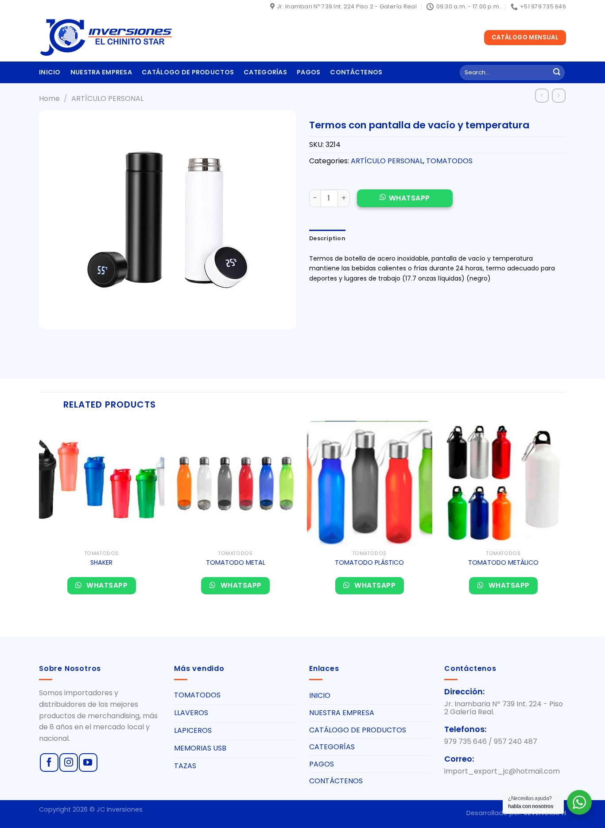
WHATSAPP (409, 198)
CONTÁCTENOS (356, 72)
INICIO (50, 72)
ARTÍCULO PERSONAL (107, 98)
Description (327, 238)
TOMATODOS (449, 161)
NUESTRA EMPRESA (101, 72)
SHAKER (101, 562)
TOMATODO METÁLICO (503, 562)
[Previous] (39, 514)
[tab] (327, 238)
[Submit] (556, 72)
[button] (405, 202)
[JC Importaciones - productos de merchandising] (105, 37)
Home (49, 98)
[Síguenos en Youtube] (88, 762)
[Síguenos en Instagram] (68, 762)
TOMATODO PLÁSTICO (369, 562)
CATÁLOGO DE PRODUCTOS (188, 72)
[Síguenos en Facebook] (49, 762)
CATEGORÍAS (265, 72)
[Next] (565, 514)
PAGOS (308, 72)
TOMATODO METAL (235, 562)
